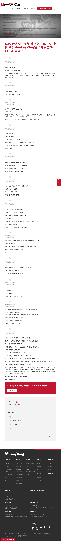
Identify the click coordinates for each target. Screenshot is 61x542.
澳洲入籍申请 (19, 463)
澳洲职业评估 (19, 483)
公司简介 (50, 463)
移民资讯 (39, 466)
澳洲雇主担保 (19, 480)
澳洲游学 (7, 480)
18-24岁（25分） (17, 417)
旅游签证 (28, 466)
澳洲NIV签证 (19, 471)
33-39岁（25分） (17, 424)
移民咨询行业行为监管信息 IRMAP (22, 535)
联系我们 (39, 473)
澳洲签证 (26, 8)
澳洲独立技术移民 (20, 474)
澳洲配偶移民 (19, 477)
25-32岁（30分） (17, 420)
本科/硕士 (7, 471)
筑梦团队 (50, 469)
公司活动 (39, 469)
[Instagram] (37, 529)
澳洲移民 (19, 8)
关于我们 (50, 459)
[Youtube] (41, 527)
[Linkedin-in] (45, 527)
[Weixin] (33, 527)
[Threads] (33, 529)
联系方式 (39, 477)
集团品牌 (50, 466)
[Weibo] (37, 527)
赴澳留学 (12, 8)
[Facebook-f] (49, 527)
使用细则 (39, 533)
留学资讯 (39, 463)
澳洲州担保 (18, 466)
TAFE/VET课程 (8, 474)
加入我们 (50, 473)
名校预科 (7, 466)
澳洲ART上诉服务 (30, 471)
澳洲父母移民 (19, 469)
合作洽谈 (39, 480)
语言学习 (7, 477)
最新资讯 (33, 8)
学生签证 (28, 474)
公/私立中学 (8, 463)
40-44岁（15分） (17, 428)
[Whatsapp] (54, 527)
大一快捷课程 (8, 469)
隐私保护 (34, 533)
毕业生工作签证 (30, 463)
